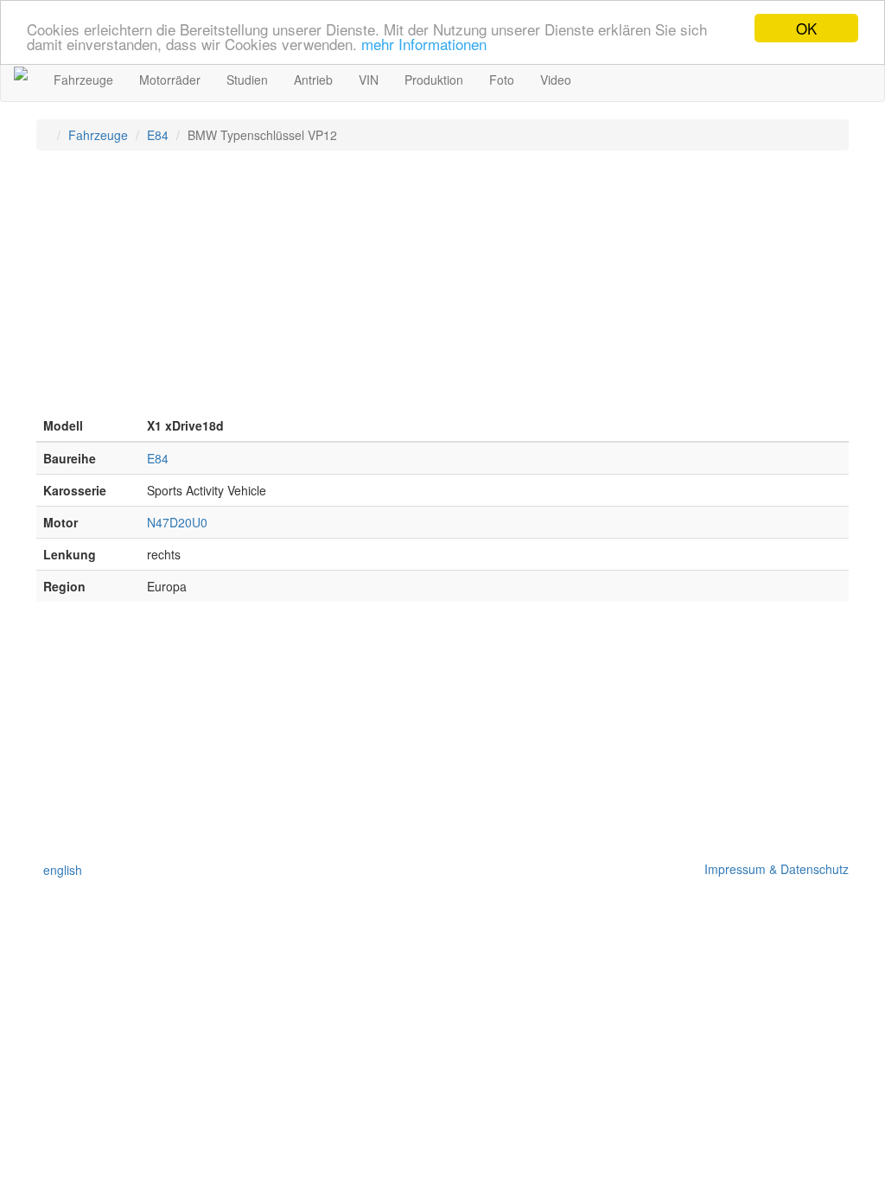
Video (555, 79)
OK (806, 28)
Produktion (433, 79)
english (59, 869)
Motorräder (170, 79)
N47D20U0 (177, 522)
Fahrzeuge (83, 79)
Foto (501, 79)
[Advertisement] (442, 289)
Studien (247, 79)
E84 (158, 135)
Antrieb (313, 79)
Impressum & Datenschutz (773, 869)
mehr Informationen (424, 43)
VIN (369, 79)
